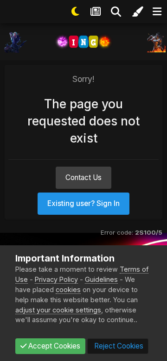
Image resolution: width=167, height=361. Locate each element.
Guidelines (101, 279)
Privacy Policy (56, 279)
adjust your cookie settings (58, 310)
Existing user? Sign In (83, 203)
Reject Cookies (117, 346)
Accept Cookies (53, 346)
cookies (68, 289)
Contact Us (83, 177)
